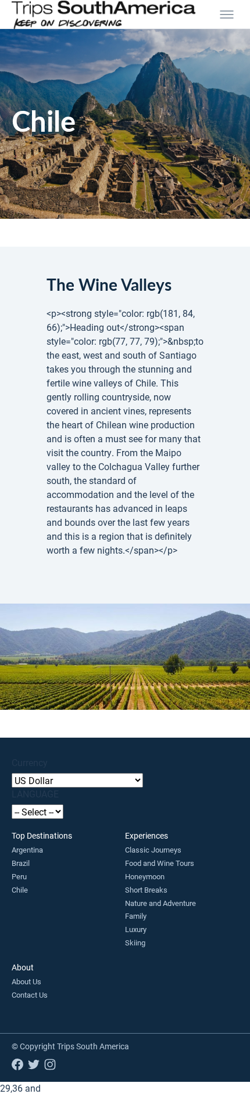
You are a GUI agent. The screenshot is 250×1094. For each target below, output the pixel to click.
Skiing (135, 942)
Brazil (21, 863)
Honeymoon (145, 876)
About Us (26, 981)
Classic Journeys (153, 849)
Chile (20, 889)
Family (136, 916)
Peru (19, 876)
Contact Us (30, 995)
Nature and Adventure (160, 903)
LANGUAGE (35, 794)
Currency (30, 762)
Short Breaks (146, 889)
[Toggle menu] (226, 14)
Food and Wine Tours (159, 863)
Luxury (136, 929)
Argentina (27, 849)
